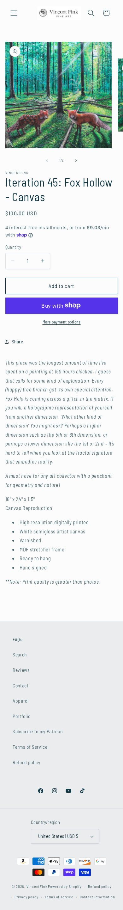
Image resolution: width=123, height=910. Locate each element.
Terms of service (59, 897)
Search (20, 654)
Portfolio (22, 716)
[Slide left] (47, 160)
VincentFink (36, 886)
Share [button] (17, 341)
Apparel (21, 701)
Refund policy (26, 762)
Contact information (97, 897)
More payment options (62, 321)
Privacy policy (26, 897)
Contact (21, 685)
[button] (13, 12)
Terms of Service (30, 747)
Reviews (21, 670)
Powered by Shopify (65, 886)
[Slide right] (76, 160)
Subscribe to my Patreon (37, 731)
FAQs (18, 639)
